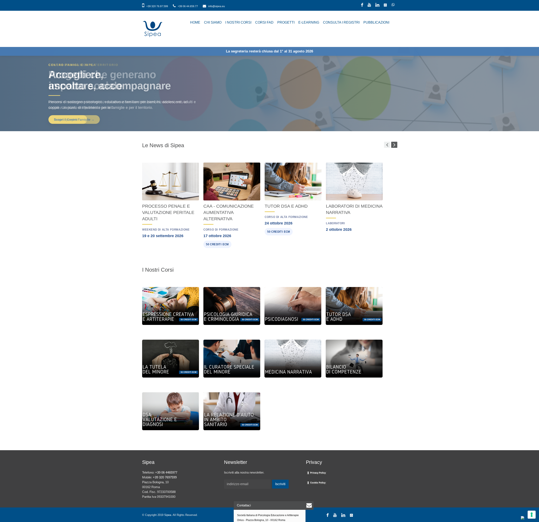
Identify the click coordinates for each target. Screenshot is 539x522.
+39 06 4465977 (166, 472)
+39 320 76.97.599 (157, 6)
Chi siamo (212, 22)
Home (195, 22)
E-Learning (308, 22)
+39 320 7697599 (165, 477)
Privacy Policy (318, 472)
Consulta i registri (341, 22)
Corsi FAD (264, 22)
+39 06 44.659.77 (188, 6)
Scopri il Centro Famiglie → (74, 119)
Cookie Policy (318, 482)
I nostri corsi (238, 22)
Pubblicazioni (376, 22)
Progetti (286, 22)
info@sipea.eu (216, 6)
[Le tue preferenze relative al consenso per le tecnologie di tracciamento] (532, 515)
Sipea (167, 515)
